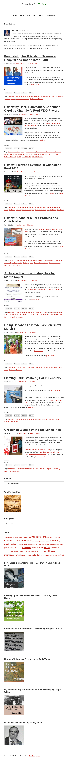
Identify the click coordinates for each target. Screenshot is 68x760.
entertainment (19, 154)
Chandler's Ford (41, 152)
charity (29, 96)
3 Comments (33, 280)
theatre (28, 157)
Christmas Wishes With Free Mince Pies (32, 429)
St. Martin (53, 210)
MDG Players (53, 154)
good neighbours (9, 99)
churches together (46, 469)
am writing (13, 537)
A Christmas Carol (14, 152)
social (24, 157)
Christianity (36, 96)
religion (46, 210)
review (19, 157)
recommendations (44, 229)
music (13, 555)
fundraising (59, 96)
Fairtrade (12, 210)
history (15, 314)
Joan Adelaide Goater (27, 551)
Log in (38, 756)
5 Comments (30, 225)
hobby (46, 263)
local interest (20, 99)
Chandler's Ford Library (27, 312)
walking (20, 317)
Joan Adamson (14, 551)
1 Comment (31, 381)
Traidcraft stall (38, 351)
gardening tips (8, 547)
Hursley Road (7, 551)
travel (47, 555)
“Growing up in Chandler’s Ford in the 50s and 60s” (43, 289)
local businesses (54, 263)
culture (46, 312)
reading (23, 555)
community (44, 96)
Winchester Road (37, 157)
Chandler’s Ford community (17, 96)
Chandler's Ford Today (34, 4)
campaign (11, 207)
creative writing (10, 544)
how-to (57, 548)
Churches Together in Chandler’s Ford (37, 450)
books (28, 537)
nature (18, 555)
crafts (44, 207)
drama (12, 154)
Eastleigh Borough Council (51, 419)
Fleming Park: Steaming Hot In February (32, 378)
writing (61, 555)
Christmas (30, 469)
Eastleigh (50, 207)
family (11, 314)
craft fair (14, 263)
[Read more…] (36, 84)
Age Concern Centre (15, 260)
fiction (31, 154)
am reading (7, 537)
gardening (60, 544)
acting (23, 152)
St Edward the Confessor (37, 454)
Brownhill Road (38, 260)
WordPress (32, 756)
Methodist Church (10, 157)
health (16, 422)
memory (52, 314)
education (52, 96)
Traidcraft (52, 193)
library (38, 314)
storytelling (13, 317)
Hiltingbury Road (37, 548)
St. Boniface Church (36, 99)
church (37, 469)
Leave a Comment (31, 63)
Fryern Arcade (39, 263)
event (26, 154)
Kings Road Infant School (26, 314)
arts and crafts (30, 152)
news (27, 99)
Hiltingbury (30, 210)
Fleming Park (8, 422)
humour (36, 154)
